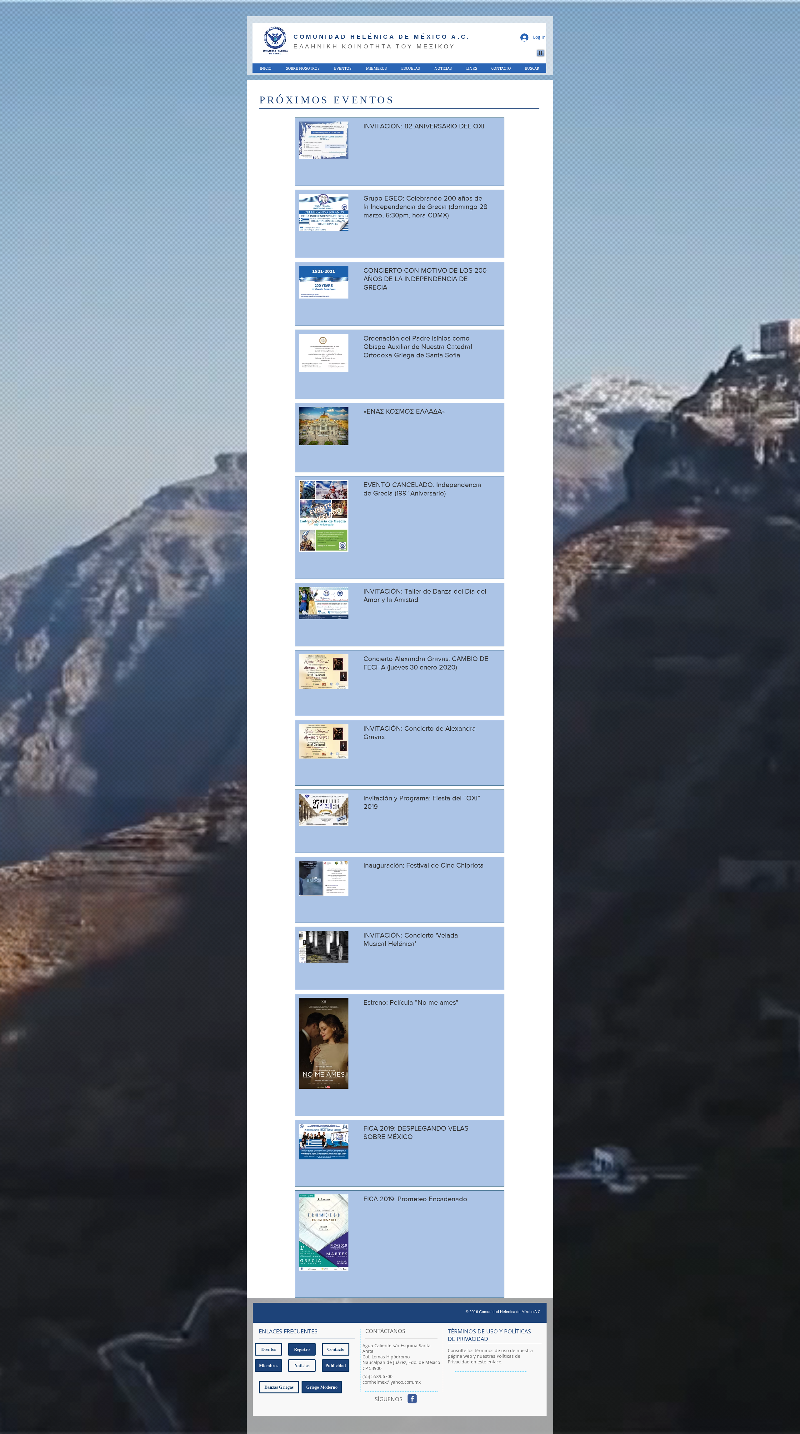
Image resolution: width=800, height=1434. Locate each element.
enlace (494, 1362)
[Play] (540, 53)
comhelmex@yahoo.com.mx (391, 1382)
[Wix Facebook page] (412, 1398)
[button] (302, 68)
